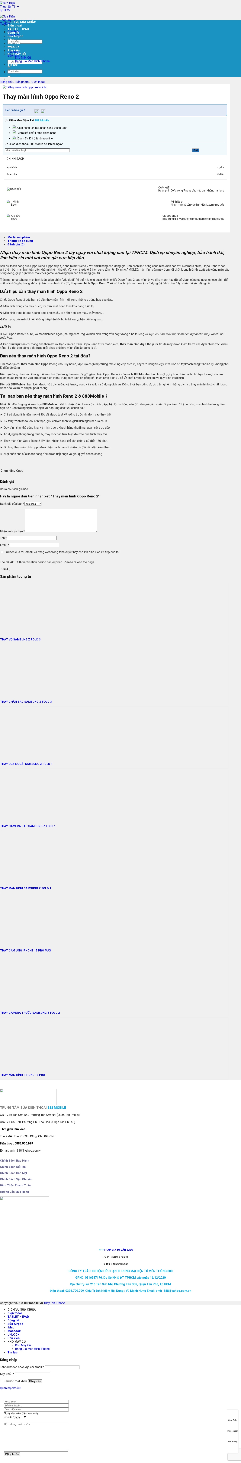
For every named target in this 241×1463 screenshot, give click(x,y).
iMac (11, 40)
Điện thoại (15, 25)
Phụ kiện (14, 50)
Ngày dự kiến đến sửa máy (21, 1413)
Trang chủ (6, 82)
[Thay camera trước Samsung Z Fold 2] (26, 1003)
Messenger (232, 1431)
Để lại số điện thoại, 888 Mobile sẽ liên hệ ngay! (34, 144)
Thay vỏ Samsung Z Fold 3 (20, 639)
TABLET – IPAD (18, 29)
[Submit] (9, 66)
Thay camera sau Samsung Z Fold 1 (28, 826)
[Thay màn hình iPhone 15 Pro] (26, 1066)
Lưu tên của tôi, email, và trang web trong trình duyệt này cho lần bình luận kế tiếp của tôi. (62, 552)
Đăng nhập (35, 1381)
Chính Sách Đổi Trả (13, 1167)
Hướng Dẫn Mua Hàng (14, 1192)
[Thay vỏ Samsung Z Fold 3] (26, 630)
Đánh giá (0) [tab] (16, 244)
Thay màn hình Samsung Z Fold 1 (25, 888)
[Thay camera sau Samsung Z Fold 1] (26, 817)
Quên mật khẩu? (10, 1388)
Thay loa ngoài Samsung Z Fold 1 (26, 764)
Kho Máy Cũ (23, 57)
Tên (3, 538)
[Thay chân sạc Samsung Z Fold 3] (26, 692)
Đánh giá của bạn (12, 504)
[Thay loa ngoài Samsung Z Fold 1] (26, 755)
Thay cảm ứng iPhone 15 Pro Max (25, 950)
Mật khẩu (7, 1374)
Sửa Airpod (15, 36)
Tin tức (13, 65)
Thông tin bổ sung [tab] (20, 241)
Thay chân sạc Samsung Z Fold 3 (26, 701)
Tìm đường (232, 1442)
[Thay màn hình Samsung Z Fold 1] (26, 879)
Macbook (14, 43)
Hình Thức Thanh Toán (15, 1185)
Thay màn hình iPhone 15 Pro (22, 1075)
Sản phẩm (22, 82)
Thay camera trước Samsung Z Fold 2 (30, 1012)
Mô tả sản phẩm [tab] (19, 237)
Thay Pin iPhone (54, 1303)
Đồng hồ (13, 32)
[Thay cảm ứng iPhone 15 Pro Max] (26, 941)
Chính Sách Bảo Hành (14, 1160)
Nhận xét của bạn (12, 531)
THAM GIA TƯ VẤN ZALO (119, 1249)
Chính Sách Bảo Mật (13, 1173)
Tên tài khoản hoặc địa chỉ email (22, 1367)
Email (4, 545)
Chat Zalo (232, 1420)
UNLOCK (13, 47)
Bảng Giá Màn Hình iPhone (32, 61)
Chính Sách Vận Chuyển (16, 1179)
